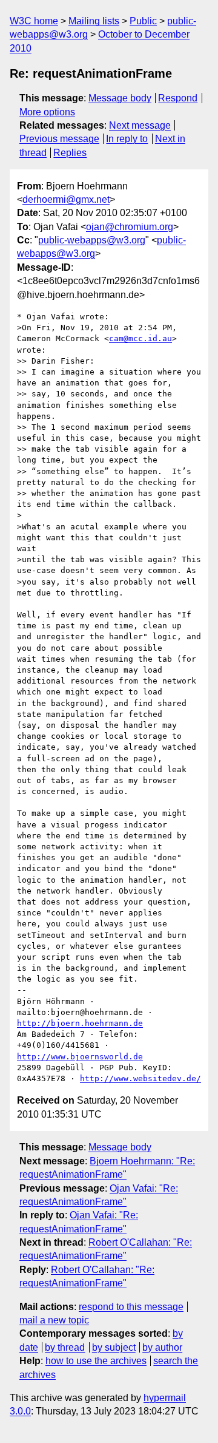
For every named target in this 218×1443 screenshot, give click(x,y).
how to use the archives (96, 1361)
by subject (114, 1347)
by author (162, 1347)
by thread (65, 1347)
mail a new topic (54, 1320)
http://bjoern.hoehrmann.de (80, 1023)
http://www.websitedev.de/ (140, 1078)
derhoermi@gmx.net (66, 199)
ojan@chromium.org (129, 227)
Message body (119, 98)
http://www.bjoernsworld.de (80, 1056)
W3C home (34, 21)
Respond (177, 98)
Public (143, 21)
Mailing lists (93, 21)
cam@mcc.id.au (140, 338)
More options (47, 112)
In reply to (127, 139)
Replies (70, 153)
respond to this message (131, 1307)
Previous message (59, 139)
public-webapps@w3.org (91, 240)
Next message (140, 125)
